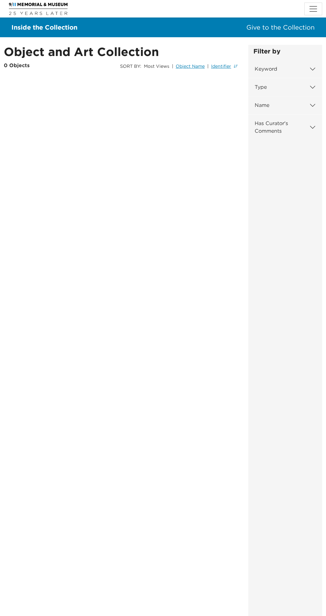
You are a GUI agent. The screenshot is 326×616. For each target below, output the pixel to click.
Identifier (221, 66)
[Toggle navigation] (313, 9)
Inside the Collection (44, 27)
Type (261, 87)
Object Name (190, 66)
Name (262, 105)
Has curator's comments (271, 127)
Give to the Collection (280, 27)
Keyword (266, 69)
